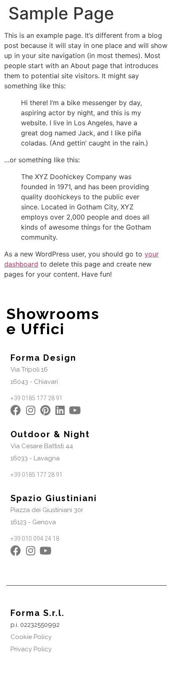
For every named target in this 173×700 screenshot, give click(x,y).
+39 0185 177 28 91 (36, 398)
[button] (29, 370)
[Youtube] (74, 410)
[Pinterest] (45, 410)
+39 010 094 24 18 (34, 538)
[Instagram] (30, 410)
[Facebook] (15, 410)
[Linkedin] (60, 410)
